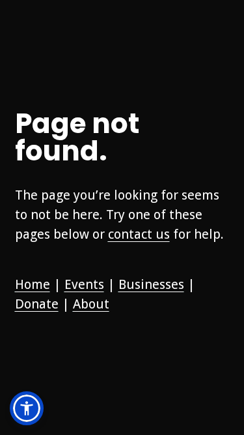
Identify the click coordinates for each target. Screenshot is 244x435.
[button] (26, 408)
